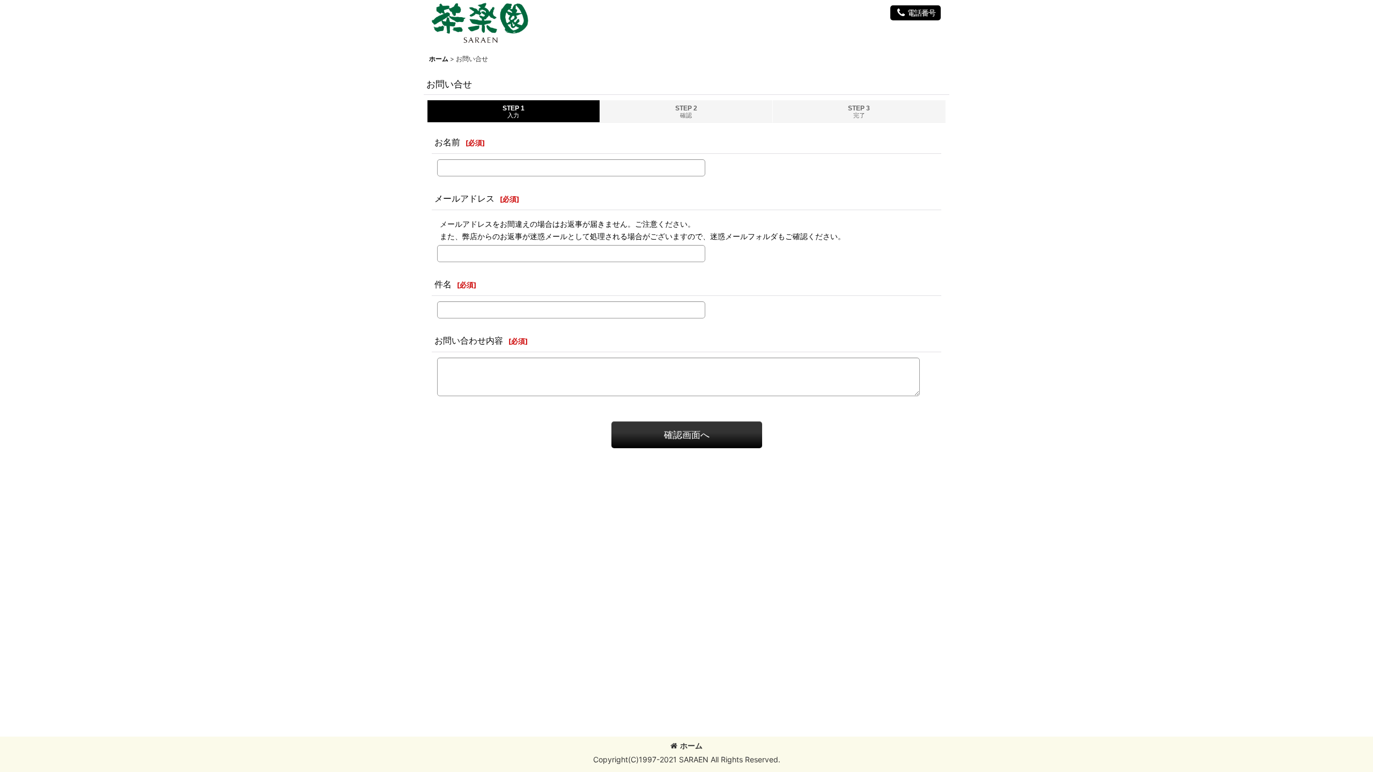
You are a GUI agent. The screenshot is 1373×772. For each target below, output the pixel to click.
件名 (443, 284)
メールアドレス (464, 198)
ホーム (691, 745)
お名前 (447, 142)
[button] (915, 12)
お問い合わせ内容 (468, 340)
